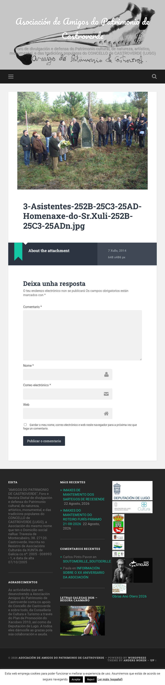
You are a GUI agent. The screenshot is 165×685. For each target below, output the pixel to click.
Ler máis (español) (110, 679)
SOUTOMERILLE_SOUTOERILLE (87, 561)
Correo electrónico (37, 385)
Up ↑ (153, 660)
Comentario (32, 307)
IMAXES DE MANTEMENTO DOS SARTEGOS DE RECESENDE (84, 494)
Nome (28, 365)
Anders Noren (135, 660)
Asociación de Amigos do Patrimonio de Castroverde (82, 28)
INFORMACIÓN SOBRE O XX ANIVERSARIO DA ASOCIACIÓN (83, 572)
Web (26, 404)
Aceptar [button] (76, 679)
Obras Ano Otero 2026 (129, 596)
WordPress (137, 657)
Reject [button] (90, 679)
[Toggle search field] (154, 76)
